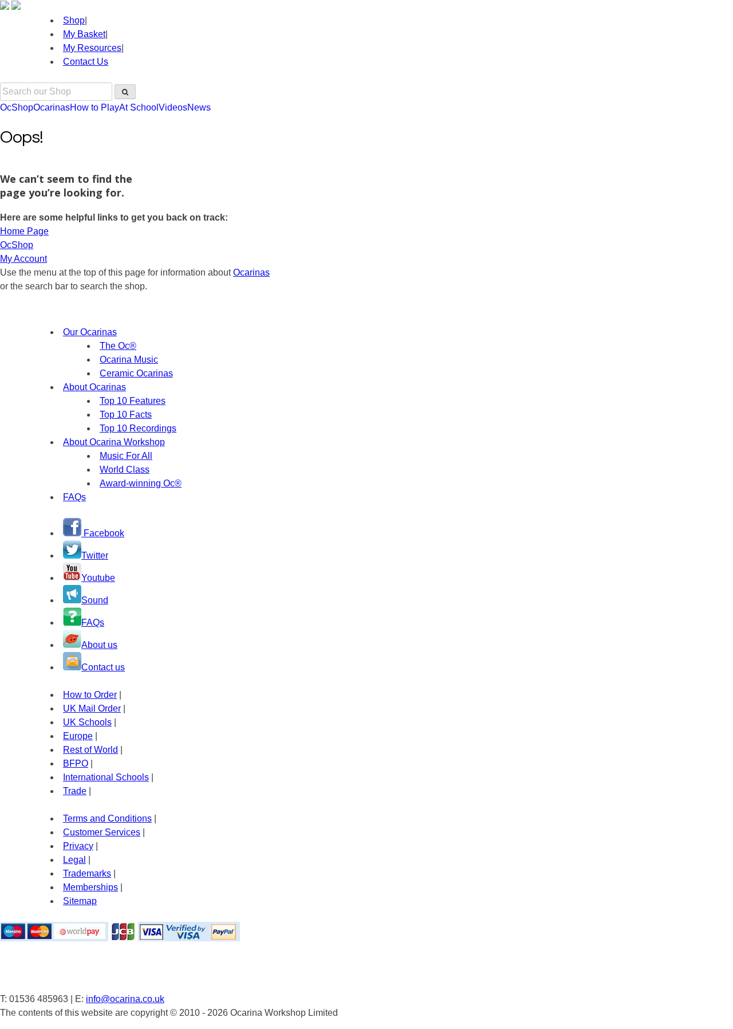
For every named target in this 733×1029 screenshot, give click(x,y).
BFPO (75, 763)
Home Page (24, 231)
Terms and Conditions (107, 818)
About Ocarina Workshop (114, 442)
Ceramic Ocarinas (136, 373)
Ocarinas (51, 107)
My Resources (92, 48)
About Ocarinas (94, 387)
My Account (23, 259)
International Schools (106, 777)
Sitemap (80, 901)
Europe (78, 736)
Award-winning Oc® (141, 483)
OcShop (16, 107)
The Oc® (118, 346)
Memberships (90, 887)
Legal (74, 860)
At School (139, 107)
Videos (173, 107)
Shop (74, 20)
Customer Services (101, 832)
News (199, 107)
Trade (74, 791)
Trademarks (87, 873)
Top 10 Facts (126, 414)
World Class (124, 469)
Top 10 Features (132, 401)
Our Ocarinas (90, 332)
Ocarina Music (129, 359)
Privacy (78, 846)
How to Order (90, 695)
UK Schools (87, 722)
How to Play (94, 107)
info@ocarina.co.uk (125, 999)
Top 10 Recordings (138, 428)
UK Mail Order (92, 708)
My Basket (84, 34)
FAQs (74, 497)
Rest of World (90, 750)
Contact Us (85, 61)
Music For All (126, 456)
